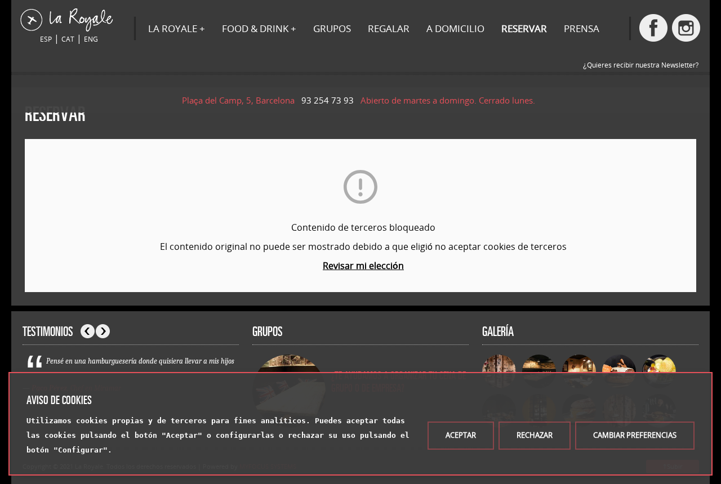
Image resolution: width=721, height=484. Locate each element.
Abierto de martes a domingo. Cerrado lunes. (450, 100)
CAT (67, 39)
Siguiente (103, 331)
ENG (91, 39)
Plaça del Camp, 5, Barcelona (240, 100)
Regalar (389, 28)
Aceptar (461, 435)
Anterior (88, 331)
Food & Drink (255, 28)
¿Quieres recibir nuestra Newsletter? (640, 65)
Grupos (332, 28)
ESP (46, 39)
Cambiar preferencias (635, 435)
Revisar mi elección (363, 265)
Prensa (581, 28)
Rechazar (535, 435)
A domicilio (455, 28)
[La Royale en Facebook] (653, 28)
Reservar (524, 28)
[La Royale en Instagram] (686, 28)
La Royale (172, 28)
